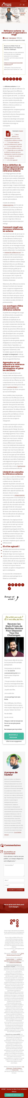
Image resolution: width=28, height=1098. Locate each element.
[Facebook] (11, 923)
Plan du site (14, 951)
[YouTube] (17, 920)
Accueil (6, 38)
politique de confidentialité (15, 962)
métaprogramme (19, 495)
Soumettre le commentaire (15, 890)
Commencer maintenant (13, 1095)
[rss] (11, 920)
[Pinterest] (17, 923)
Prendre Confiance (17, 1068)
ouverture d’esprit (12, 387)
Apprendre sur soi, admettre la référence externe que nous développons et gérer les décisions (13, 152)
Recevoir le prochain (13, 736)
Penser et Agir (15, 1069)
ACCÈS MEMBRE (23, 1)
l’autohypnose (21, 466)
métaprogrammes (8, 205)
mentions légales (10, 959)
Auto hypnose (12, 38)
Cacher (21, 131)
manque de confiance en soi (12, 252)
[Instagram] (17, 926)
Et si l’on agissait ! (12, 160)
